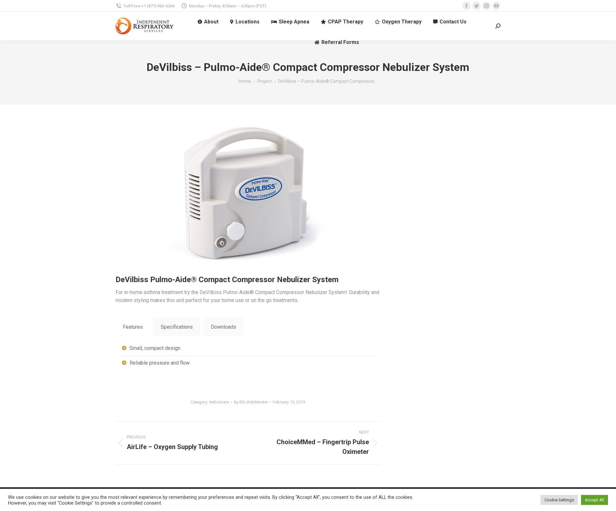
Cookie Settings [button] (559, 500)
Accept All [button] (594, 500)
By (251, 402)
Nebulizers (219, 402)
